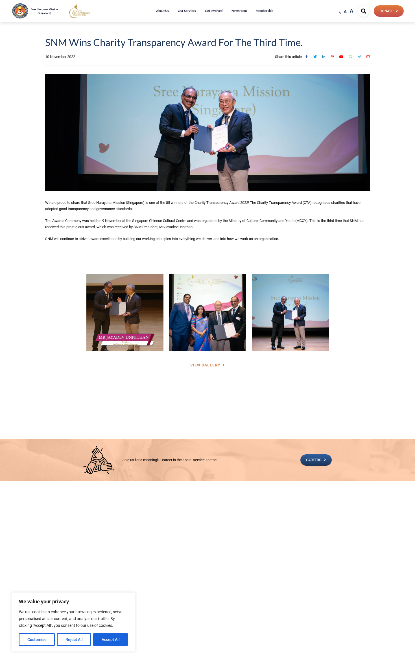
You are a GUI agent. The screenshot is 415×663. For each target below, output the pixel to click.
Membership (264, 10)
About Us (162, 10)
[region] (73, 622)
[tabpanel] (125, 312)
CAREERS (313, 460)
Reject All (74, 639)
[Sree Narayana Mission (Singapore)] (79, 11)
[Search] (363, 11)
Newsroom (239, 10)
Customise (37, 639)
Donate (386, 11)
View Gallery (205, 365)
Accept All (111, 639)
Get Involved (213, 10)
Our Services (187, 10)
